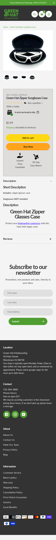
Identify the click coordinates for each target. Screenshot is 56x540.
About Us (8, 434)
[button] (15, 102)
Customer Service (12, 472)
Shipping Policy (11, 487)
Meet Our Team (11, 444)
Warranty (8, 482)
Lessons (7, 502)
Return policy (10, 477)
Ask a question (34, 103)
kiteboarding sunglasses (29, 223)
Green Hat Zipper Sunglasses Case (23, 27)
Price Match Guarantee (15, 497)
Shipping (10, 127)
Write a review (13, 106)
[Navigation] (49, 14)
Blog (5, 454)
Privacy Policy (10, 449)
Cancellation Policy (13, 492)
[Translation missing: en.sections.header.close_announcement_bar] (53, 2)
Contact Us (9, 439)
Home (5, 27)
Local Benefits (10, 507)
